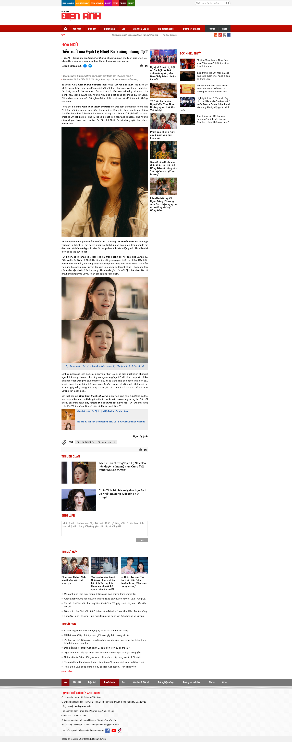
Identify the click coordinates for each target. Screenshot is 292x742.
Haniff (108, 3)
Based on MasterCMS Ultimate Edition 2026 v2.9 (84, 739)
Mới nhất (77, 28)
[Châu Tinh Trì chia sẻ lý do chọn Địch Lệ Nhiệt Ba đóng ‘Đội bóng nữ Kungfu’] (79, 500)
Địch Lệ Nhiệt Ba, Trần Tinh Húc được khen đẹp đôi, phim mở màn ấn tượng (100, 79)
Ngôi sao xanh (68, 3)
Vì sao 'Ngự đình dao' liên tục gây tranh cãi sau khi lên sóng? (96, 630)
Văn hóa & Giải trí (141, 28)
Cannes (123, 3)
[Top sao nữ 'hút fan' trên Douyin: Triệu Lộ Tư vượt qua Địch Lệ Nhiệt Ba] (68, 425)
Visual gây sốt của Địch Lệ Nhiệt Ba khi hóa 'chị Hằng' (102, 411)
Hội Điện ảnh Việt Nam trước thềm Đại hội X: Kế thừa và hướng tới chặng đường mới (212, 88)
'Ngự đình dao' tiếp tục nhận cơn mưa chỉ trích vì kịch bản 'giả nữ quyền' (103, 652)
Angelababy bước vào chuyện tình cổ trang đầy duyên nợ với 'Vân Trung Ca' (105, 598)
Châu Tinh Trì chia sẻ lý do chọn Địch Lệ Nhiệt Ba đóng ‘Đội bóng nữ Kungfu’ (123, 494)
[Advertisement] (168, 15)
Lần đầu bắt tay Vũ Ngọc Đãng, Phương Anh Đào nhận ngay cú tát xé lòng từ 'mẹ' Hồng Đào (163, 204)
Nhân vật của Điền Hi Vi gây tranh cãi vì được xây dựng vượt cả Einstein (102, 657)
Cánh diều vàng (82, 3)
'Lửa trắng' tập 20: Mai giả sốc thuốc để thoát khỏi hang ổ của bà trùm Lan (213, 75)
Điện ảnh (92, 28)
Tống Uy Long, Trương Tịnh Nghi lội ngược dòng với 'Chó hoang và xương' (104, 616)
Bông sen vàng (97, 3)
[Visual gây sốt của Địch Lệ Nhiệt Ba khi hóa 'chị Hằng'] (68, 414)
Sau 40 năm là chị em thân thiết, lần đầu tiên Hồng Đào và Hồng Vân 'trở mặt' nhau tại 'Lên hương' (163, 168)
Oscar (115, 3)
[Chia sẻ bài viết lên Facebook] (85, 66)
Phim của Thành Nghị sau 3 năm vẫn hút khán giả (129, 35)
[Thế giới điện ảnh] (81, 15)
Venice (131, 3)
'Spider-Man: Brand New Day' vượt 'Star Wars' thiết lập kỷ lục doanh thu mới (213, 63)
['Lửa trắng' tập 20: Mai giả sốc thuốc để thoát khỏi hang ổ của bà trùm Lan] (187, 76)
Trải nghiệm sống (166, 28)
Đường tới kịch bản (191, 28)
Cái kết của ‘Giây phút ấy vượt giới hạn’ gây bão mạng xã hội (96, 635)
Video (224, 28)
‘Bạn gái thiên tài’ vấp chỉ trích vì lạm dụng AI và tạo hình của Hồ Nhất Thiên (104, 662)
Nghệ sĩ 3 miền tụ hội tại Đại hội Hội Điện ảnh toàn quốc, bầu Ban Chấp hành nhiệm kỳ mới (163, 73)
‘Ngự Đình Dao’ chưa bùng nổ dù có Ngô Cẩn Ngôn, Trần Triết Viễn (100, 666)
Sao (123, 28)
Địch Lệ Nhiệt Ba (85, 442)
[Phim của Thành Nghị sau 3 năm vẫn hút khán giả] (75, 565)
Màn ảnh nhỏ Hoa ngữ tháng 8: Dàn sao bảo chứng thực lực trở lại (100, 594)
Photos (212, 28)
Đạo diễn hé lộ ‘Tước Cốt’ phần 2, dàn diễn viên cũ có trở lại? (97, 647)
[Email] (146, 66)
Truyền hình (109, 28)
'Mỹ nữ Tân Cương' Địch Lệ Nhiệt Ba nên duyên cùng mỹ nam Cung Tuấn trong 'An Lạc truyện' (122, 466)
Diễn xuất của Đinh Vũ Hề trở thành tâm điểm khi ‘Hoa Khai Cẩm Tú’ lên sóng (105, 611)
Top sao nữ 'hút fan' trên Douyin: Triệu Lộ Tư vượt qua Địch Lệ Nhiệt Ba (111, 422)
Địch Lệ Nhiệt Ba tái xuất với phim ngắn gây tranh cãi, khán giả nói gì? (97, 76)
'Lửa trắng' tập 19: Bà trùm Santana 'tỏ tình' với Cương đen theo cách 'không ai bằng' (213, 119)
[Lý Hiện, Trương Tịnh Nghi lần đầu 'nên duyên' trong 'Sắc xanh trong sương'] (134, 565)
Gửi (142, 540)
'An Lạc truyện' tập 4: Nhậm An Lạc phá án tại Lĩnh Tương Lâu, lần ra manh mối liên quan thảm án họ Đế (103, 583)
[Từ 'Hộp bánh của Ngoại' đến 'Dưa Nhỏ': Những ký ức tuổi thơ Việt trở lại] (163, 90)
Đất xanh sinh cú (106, 442)
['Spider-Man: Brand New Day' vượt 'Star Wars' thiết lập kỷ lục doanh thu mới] (187, 64)
